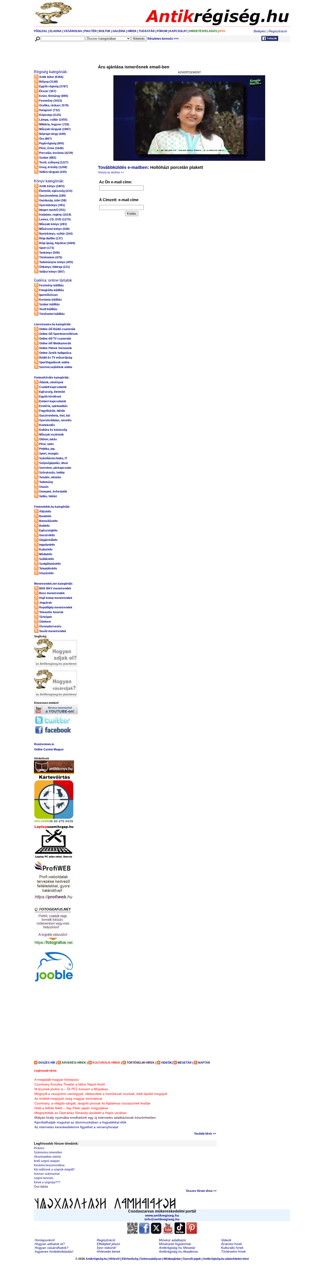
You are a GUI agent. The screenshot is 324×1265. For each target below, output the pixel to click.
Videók (226, 1240)
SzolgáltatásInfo (50, 563)
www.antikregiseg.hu (162, 1215)
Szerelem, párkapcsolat (55, 467)
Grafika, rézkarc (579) (54, 105)
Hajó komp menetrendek (55, 598)
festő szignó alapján (47, 1161)
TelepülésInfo (48, 568)
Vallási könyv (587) (52, 271)
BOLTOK (105, 31)
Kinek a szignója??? (47, 1182)
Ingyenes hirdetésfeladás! (54, 1251)
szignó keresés (43, 1178)
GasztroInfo (47, 535)
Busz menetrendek (52, 593)
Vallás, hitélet (48, 496)
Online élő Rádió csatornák (57, 329)
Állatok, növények (51, 382)
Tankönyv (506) (49, 252)
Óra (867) (45, 138)
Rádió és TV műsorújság (55, 357)
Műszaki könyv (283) (53, 224)
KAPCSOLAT (178, 31)
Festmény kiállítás (51, 285)
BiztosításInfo (48, 521)
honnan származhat (47, 1173)
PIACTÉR (90, 31)
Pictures (39, 1148)
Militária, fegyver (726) (54, 124)
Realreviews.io (44, 744)
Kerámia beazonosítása (49, 1165)
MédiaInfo (45, 554)
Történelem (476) (50, 257)
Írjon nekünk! (106, 1248)
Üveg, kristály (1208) (53, 167)
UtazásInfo (46, 573)
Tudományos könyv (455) (56, 262)
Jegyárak (45, 602)
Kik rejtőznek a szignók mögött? (54, 1169)
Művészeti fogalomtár (175, 1244)
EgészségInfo (48, 530)
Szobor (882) (47, 157)
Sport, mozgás (49, 453)
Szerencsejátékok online (55, 367)
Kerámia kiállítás (50, 299)
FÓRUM (162, 31)
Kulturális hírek (232, 1248)
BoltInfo (44, 525)
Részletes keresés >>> (163, 38)
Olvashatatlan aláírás (47, 1156)
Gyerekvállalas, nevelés (55, 420)
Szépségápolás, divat (53, 463)
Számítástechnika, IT (53, 458)
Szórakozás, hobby (52, 472)
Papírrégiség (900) (51, 143)
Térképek (45, 617)
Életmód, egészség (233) (55, 191)
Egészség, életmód (52, 391)
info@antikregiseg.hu (162, 1219)
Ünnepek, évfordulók (53, 491)
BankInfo (45, 516)
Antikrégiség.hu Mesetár (177, 1248)
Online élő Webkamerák (55, 343)
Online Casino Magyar (49, 749)
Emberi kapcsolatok (52, 401)
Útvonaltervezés (50, 626)
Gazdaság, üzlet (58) (52, 200)
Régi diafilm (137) (51, 238)
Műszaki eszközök (51, 434)
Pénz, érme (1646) (51, 148)
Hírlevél (114, 1258)
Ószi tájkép (41, 1186)
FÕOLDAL (40, 31)
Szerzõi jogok (192, 1258)
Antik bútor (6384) (51, 77)
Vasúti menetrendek (52, 631)
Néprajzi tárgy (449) (52, 134)
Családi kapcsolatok (53, 387)
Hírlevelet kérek (108, 1251)
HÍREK (132, 31)
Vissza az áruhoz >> (111, 172)
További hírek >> (205, 1133)
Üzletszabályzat (151, 1258)
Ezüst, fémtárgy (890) (53, 96)
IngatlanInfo (47, 544)
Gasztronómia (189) (52, 195)
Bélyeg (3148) (48, 81)
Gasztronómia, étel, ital (54, 415)
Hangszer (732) (49, 110)
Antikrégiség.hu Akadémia (178, 1251)
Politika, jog (47, 448)
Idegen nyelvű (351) (52, 210)
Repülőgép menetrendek (55, 607)
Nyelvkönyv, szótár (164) (56, 233)
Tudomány (46, 482)
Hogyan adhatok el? (50, 1244)
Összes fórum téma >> (201, 1191)
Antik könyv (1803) (52, 186)
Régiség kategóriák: (51, 72)
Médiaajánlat (172, 1258)
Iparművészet (48, 295)
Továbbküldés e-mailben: (123, 167)
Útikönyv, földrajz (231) (54, 267)
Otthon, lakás (48, 439)
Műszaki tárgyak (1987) (55, 129)
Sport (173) (46, 248)
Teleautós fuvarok (51, 612)
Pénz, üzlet (46, 444)
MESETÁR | (185, 1062)
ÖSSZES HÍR (46, 1062)
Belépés (260, 31)
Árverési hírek (231, 1244)
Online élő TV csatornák (55, 338)
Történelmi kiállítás (52, 314)
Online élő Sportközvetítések (58, 334)
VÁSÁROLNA (73, 31)
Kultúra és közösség (53, 429)
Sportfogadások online (54, 362)
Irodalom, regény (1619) (55, 214)
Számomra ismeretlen (48, 1152)
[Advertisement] (120, 53)
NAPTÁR (204, 1062)
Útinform (45, 621)
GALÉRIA (119, 31)
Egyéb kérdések (50, 396)
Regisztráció (277, 31)
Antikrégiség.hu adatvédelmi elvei (226, 1258)
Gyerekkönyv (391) (52, 205)
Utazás (44, 486)
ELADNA (56, 31)
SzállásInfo (46, 559)
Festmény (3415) (50, 100)
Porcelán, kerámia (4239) (56, 153)
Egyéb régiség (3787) (53, 86)
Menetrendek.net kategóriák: (53, 583)
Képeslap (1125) (50, 115)
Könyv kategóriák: (49, 181)
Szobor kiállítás (49, 304)
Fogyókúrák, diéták (52, 410)
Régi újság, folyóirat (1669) (57, 243)
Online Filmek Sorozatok (55, 348)
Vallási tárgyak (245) (53, 172)
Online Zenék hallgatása (55, 353)
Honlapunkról (45, 1240)
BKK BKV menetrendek (55, 588)
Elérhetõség (130, 1258)
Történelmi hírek (233, 1251)
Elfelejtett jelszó (108, 1244)
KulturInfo (45, 549)
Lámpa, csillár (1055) (53, 119)
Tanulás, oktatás (50, 477)
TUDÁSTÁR (147, 31)
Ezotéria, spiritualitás (53, 406)
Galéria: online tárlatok (53, 280)
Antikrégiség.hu (97, 1258)
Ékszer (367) (47, 91)
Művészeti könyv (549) (54, 229)
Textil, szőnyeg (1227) (53, 162)
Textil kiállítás (48, 309)
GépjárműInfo (48, 540)
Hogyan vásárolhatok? (51, 1248)
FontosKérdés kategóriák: (51, 377)
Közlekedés (47, 425)
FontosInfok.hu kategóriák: (52, 506)
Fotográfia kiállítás (51, 290)
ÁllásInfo (45, 511)
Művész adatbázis (172, 1240)
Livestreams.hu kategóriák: (52, 324)
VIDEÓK (166, 1062)
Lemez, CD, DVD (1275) (55, 219)
